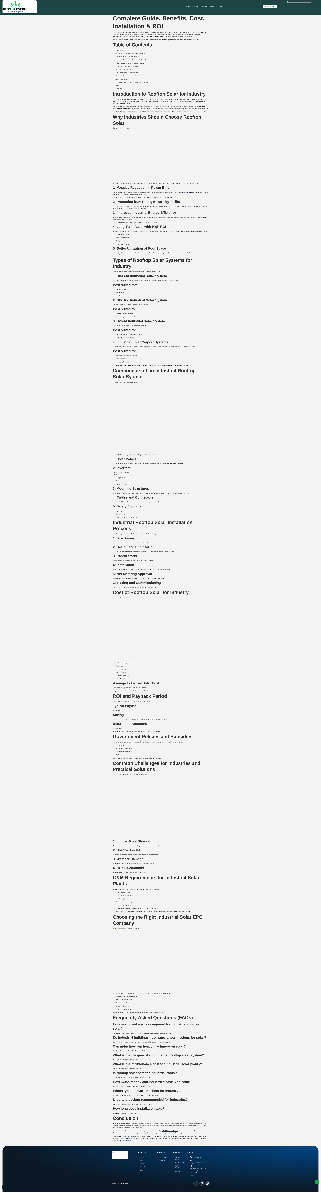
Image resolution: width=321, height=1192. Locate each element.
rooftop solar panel (152, 1138)
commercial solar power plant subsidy (150, 1136)
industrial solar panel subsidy (189, 1136)
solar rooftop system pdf (123, 1140)
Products (204, 6)
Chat (317, 1182)
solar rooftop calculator (185, 1138)
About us (195, 6)
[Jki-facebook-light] (195, 1183)
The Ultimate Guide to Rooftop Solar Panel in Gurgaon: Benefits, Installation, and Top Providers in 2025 (157, 912)
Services (213, 6)
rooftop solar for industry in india (134, 1138)
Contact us (222, 6)
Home (188, 6)
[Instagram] (201, 1183)
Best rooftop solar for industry (127, 1136)
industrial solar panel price (171, 1136)
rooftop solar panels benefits (168, 1138)
